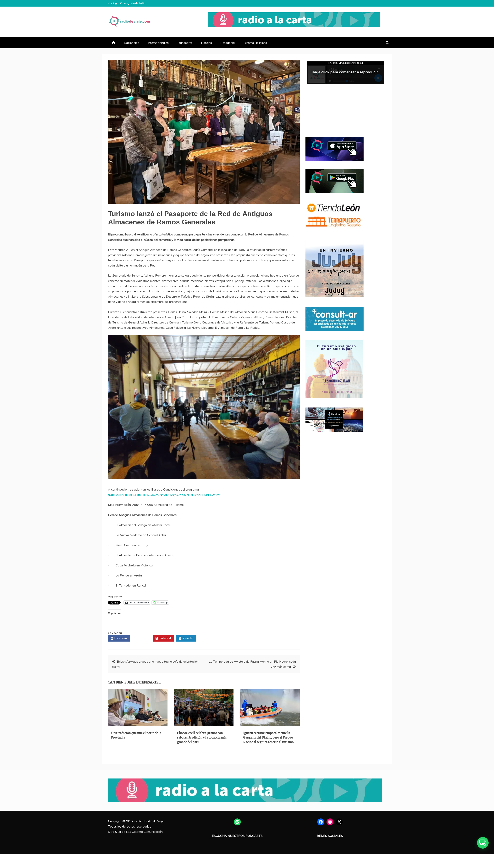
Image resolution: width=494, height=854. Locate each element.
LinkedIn (187, 638)
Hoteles (206, 43)
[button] (483, 843)
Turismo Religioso (255, 43)
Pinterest (164, 638)
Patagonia (227, 43)
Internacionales (158, 43)
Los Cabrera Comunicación (144, 832)
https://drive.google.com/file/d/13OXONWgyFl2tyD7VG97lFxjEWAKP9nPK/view (164, 495)
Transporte (185, 43)
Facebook (120, 638)
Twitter (142, 638)
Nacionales (131, 43)
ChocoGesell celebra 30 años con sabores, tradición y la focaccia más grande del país (202, 737)
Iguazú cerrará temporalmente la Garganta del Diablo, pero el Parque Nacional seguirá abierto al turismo (268, 737)
